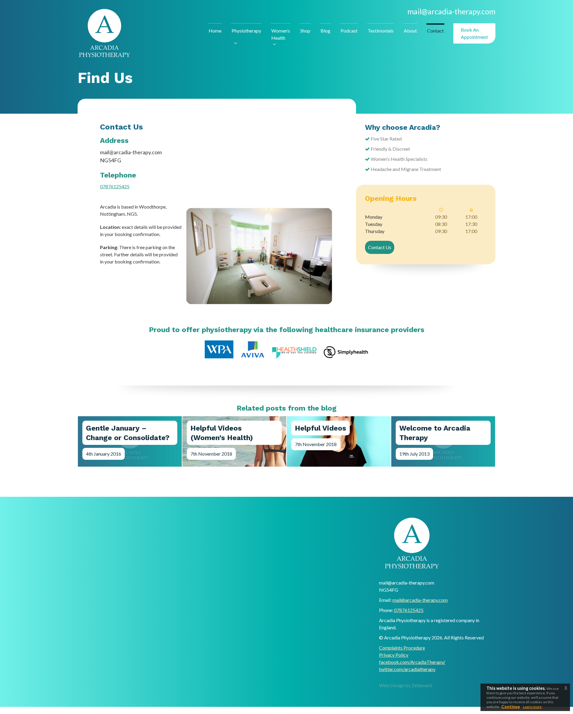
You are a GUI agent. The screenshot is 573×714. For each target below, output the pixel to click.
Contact (435, 30)
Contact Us (379, 247)
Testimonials (381, 30)
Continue (510, 706)
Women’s (280, 34)
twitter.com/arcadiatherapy (407, 669)
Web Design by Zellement (405, 685)
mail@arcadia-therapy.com (451, 11)
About (410, 30)
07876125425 (115, 186)
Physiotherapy (246, 30)
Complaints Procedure (402, 647)
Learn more (532, 706)
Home (215, 30)
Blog (325, 30)
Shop (305, 30)
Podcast (349, 30)
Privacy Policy (393, 655)
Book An (474, 33)
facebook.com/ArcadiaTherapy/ (412, 662)
